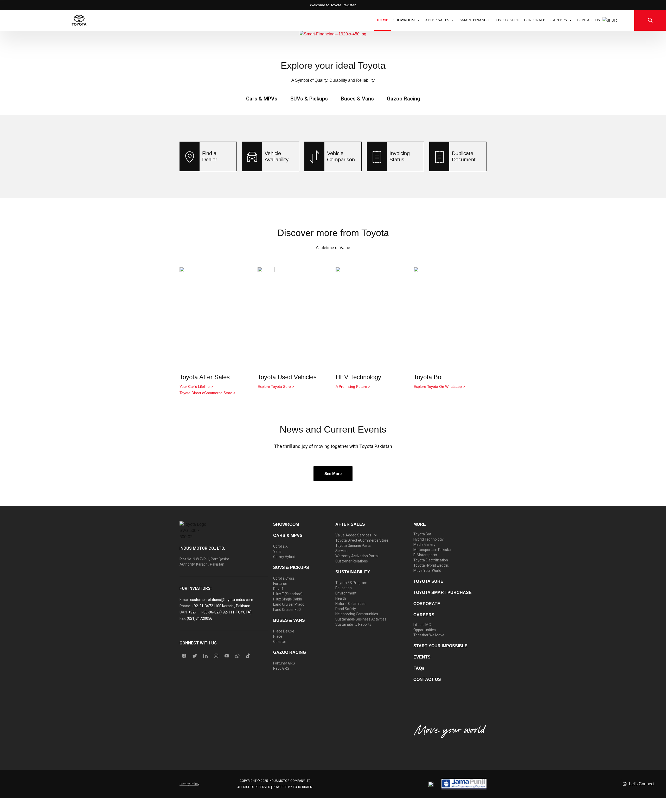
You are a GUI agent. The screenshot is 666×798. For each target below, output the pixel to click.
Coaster (279, 641)
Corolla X (280, 546)
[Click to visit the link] (333, 33)
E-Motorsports (425, 555)
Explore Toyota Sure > (276, 386)
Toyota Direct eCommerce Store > (207, 393)
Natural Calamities (350, 603)
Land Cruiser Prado (288, 604)
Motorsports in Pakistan (432, 550)
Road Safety (345, 609)
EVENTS (422, 657)
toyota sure (428, 581)
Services (342, 551)
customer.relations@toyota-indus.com (221, 600)
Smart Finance (474, 20)
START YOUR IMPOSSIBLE (440, 646)
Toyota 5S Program (351, 583)
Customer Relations (351, 561)
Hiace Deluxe (283, 631)
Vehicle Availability (277, 156)
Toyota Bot (428, 377)
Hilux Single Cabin (287, 599)
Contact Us (588, 20)
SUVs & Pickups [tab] (309, 99)
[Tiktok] (248, 656)
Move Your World (427, 570)
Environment (345, 593)
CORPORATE (534, 20)
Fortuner (280, 583)
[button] (6, 34)
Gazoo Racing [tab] (403, 99)
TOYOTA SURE (506, 20)
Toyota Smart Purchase (442, 592)
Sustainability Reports (353, 624)
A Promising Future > (353, 386)
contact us (427, 679)
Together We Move (428, 635)
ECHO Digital (303, 787)
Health (340, 598)
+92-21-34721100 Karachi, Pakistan (221, 606)
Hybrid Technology (428, 539)
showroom (286, 524)
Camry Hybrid (284, 557)
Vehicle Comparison (341, 156)
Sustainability (352, 572)
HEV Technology (358, 377)
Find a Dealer (209, 156)
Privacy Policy (189, 784)
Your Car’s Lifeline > (196, 386)
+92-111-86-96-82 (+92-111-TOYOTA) (220, 612)
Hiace (277, 636)
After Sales (437, 20)
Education (343, 588)
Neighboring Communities (356, 614)
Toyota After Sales (205, 377)
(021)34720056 (199, 618)
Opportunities (424, 630)
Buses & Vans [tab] (357, 99)
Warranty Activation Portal (357, 556)
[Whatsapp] (237, 656)
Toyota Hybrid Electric (431, 565)
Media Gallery (424, 544)
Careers (558, 20)
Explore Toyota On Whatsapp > (439, 386)
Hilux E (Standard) (288, 594)
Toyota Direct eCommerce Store (361, 540)
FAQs (418, 668)
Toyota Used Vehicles (287, 377)
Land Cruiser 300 (287, 609)
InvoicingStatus (399, 156)
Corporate (426, 603)
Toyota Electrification (430, 560)
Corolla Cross (284, 578)
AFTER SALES (350, 524)
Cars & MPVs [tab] (261, 99)
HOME (382, 20)
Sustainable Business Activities (360, 619)
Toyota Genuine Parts (353, 545)
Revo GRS (281, 668)
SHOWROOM (404, 20)
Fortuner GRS (284, 663)
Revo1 (278, 589)
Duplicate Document (464, 156)
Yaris (277, 551)
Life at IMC (422, 625)
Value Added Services (353, 535)
